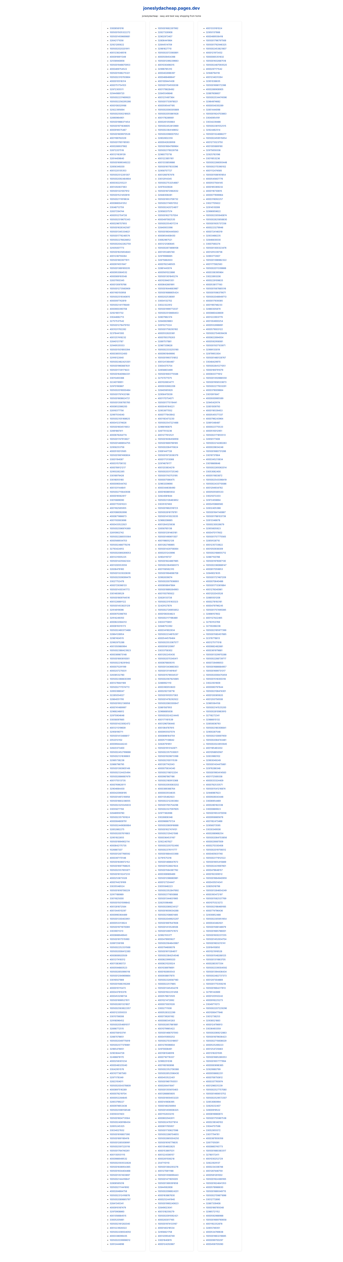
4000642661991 (166, 284)
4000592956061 (214, 341)
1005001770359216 (216, 983)
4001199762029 (118, 138)
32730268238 (213, 626)
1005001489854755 (120, 443)
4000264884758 (118, 1191)
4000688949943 (118, 935)
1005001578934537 (168, 675)
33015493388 (117, 378)
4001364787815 (166, 727)
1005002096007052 (168, 134)
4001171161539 (165, 719)
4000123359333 (118, 1012)
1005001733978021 (168, 101)
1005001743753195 (168, 475)
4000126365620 (214, 695)
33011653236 (213, 158)
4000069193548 (118, 276)
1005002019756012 (216, 849)
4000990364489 (118, 914)
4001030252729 (214, 1158)
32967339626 (165, 345)
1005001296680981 (168, 878)
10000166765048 (215, 1207)
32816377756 (117, 410)
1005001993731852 (168, 357)
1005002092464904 (120, 178)
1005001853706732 (168, 199)
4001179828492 (166, 89)
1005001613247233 (120, 874)
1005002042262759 (120, 243)
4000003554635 (166, 792)
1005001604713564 (120, 1118)
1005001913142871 (167, 748)
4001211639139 (118, 154)
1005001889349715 (216, 1191)
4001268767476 (166, 174)
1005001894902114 (120, 841)
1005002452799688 (120, 752)
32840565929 (165, 390)
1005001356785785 (120, 402)
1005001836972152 (120, 862)
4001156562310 (166, 569)
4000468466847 (166, 77)
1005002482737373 (216, 975)
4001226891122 (118, 601)
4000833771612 (214, 374)
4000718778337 (166, 1057)
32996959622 (213, 211)
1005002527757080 (216, 1089)
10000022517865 (167, 983)
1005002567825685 (168, 679)
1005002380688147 (216, 565)
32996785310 (165, 69)
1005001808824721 (120, 398)
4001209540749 (166, 1236)
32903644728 (117, 1053)
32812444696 (117, 1244)
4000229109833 (214, 280)
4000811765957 (166, 1126)
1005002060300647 (168, 703)
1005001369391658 (168, 1183)
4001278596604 (166, 1045)
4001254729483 (214, 1049)
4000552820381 (166, 333)
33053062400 (213, 471)
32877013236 (165, 430)
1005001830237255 (216, 935)
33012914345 (165, 178)
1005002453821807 (216, 48)
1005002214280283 (216, 443)
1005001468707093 (168, 1032)
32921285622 (117, 44)
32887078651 (117, 1036)
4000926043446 (214, 796)
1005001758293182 (168, 329)
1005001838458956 (168, 439)
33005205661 (117, 1219)
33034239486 (213, 121)
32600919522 (213, 1110)
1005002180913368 (168, 780)
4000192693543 (166, 971)
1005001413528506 (168, 927)
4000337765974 (214, 1081)
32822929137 (213, 1162)
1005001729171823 (119, 370)
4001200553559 (118, 565)
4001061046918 (166, 1053)
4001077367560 (118, 1073)
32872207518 (117, 150)
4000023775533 (214, 426)
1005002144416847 (120, 1179)
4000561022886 (166, 272)
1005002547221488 (168, 422)
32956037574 (165, 211)
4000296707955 (118, 223)
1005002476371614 (168, 1122)
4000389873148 (118, 654)
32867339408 (213, 1203)
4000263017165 (166, 1219)
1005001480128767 (216, 357)
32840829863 (165, 321)
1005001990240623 (168, 1203)
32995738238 (117, 760)
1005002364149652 (168, 130)
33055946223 (165, 886)
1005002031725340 (168, 471)
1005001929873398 (168, 756)
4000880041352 (118, 203)
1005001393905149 (120, 768)
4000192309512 (214, 874)
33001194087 (117, 459)
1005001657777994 (216, 1061)
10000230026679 (215, 524)
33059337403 (117, 1114)
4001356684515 (118, 1215)
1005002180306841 (216, 727)
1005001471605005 (168, 1179)
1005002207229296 (216, 1008)
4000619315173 (118, 626)
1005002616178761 (167, 512)
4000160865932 (166, 492)
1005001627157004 (168, 215)
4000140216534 (166, 1228)
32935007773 (117, 247)
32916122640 (117, 357)
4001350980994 (118, 646)
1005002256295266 (120, 101)
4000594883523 (118, 967)
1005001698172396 (216, 85)
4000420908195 (118, 792)
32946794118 (213, 73)
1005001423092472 (120, 723)
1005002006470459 (216, 675)
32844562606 (165, 1187)
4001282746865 (166, 544)
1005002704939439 (216, 333)
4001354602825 (166, 1146)
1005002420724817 (168, 207)
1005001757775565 (216, 536)
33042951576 (117, 1069)
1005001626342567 (120, 227)
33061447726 (165, 451)
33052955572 (213, 1130)
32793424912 (117, 548)
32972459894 (213, 500)
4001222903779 (214, 317)
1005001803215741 (215, 943)
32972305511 (117, 89)
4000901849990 (166, 353)
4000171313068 (166, 459)
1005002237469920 (120, 97)
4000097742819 (118, 300)
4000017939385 (214, 300)
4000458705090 (214, 1244)
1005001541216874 (215, 788)
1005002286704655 (168, 1134)
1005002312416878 (120, 1195)
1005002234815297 (168, 634)
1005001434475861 (216, 764)
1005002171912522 (216, 858)
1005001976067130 (216, 561)
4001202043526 (214, 593)
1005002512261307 (120, 174)
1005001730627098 (168, 1130)
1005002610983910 (216, 711)
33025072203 (213, 496)
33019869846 (213, 463)
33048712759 (117, 207)
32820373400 (117, 748)
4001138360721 (118, 963)
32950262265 (117, 471)
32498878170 (117, 1057)
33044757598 (213, 1126)
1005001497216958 (120, 796)
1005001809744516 (120, 597)
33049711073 (213, 1004)
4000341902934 (166, 630)
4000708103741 (118, 1032)
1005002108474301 (216, 691)
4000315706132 (118, 463)
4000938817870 (166, 975)
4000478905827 (166, 939)
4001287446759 (214, 1170)
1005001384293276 (168, 1166)
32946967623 (213, 792)
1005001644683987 (168, 288)
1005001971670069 (120, 927)
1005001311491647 (167, 670)
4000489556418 (214, 36)
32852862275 (117, 829)
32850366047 (117, 691)
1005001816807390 (120, 1134)
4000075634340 (166, 768)
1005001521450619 (120, 195)
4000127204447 (166, 882)
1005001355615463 (168, 1089)
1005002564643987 (168, 943)
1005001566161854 (216, 174)
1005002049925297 (168, 918)
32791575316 (165, 858)
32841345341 (117, 1203)
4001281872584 (118, 906)
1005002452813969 (168, 125)
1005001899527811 (119, 1000)
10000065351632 (215, 56)
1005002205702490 (168, 845)
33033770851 (165, 622)
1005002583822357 (120, 1008)
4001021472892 (166, 1000)
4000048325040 (118, 1065)
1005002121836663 (120, 756)
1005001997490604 (120, 455)
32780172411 (212, 1154)
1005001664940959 (216, 878)
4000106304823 (166, 613)
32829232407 (213, 1105)
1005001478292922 (168, 699)
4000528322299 (166, 1012)
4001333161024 (214, 28)
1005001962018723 (168, 508)
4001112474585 (214, 170)
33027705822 (213, 203)
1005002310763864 (120, 77)
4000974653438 (118, 1105)
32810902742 (117, 532)
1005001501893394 (120, 349)
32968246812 (117, 711)
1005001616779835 (168, 1142)
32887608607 (213, 93)
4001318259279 (166, 1211)
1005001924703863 (216, 113)
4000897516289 (118, 1089)
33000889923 (213, 809)
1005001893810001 (120, 658)
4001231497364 (166, 97)
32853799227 (117, 1101)
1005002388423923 (120, 650)
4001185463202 (214, 748)
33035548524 (117, 886)
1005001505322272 (120, 32)
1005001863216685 (216, 1236)
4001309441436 (166, 81)
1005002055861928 (168, 113)
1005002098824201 (168, 1191)
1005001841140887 (216, 512)
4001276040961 (214, 589)
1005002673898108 (168, 247)
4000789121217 (118, 467)
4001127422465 (214, 617)
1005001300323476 (216, 247)
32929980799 (213, 1069)
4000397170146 (118, 858)
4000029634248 (214, 447)
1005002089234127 (168, 906)
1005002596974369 (120, 528)
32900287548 (213, 731)
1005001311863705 (216, 959)
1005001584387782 (168, 870)
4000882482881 (214, 646)
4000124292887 (166, 1244)
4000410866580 (214, 504)
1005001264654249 (216, 890)
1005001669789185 (168, 443)
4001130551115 (117, 1154)
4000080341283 (166, 1020)
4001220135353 (118, 170)
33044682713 (117, 317)
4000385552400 (118, 353)
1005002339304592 (216, 967)
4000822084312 (118, 622)
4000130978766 (118, 284)
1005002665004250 (168, 1138)
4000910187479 (118, 1207)
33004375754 (165, 365)
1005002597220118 (120, 1146)
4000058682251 (214, 1073)
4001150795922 (166, 593)
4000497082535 (166, 219)
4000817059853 (214, 569)
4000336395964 (214, 272)
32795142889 (213, 992)
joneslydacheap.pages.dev (171, 8)
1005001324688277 (216, 134)
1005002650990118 (120, 971)
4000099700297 (214, 1240)
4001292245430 (166, 654)
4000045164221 (166, 406)
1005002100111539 (167, 760)
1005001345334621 (120, 231)
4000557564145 (214, 182)
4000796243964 (214, 418)
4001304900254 (214, 321)
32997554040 (117, 414)
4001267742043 (166, 764)
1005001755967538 (216, 1118)
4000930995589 (214, 398)
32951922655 (117, 837)
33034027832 (117, 1130)
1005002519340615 (120, 296)
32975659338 (213, 150)
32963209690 (165, 483)
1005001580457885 (216, 634)
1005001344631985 (168, 898)
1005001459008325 (168, 1110)
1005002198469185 (216, 906)
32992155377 (165, 935)
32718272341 (213, 715)
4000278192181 (214, 601)
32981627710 (165, 48)
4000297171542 (214, 69)
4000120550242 (214, 996)
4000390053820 (166, 687)
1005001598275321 (120, 73)
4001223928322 (118, 1228)
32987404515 (117, 638)
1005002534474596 (216, 97)
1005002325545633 (120, 805)
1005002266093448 (216, 162)
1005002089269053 (120, 552)
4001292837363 (118, 187)
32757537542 (117, 321)
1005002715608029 (216, 1040)
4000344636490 (166, 487)
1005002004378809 (120, 1085)
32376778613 (213, 638)
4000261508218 (166, 1158)
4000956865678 (214, 817)
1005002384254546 (168, 955)
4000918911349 (118, 56)
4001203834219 (166, 467)
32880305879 (213, 309)
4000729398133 (118, 585)
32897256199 (117, 943)
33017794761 (212, 1134)
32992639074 (165, 577)
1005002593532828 (120, 1162)
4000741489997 (118, 707)
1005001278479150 (120, 325)
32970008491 (165, 1049)
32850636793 (213, 723)
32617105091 (212, 1142)
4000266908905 (214, 89)
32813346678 (213, 520)
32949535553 (117, 345)
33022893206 (213, 276)
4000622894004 (214, 337)
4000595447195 (166, 105)
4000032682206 (166, 386)
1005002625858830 (216, 219)
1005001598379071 (216, 292)
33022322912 (165, 304)
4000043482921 (214, 923)
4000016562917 (118, 496)
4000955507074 (166, 731)
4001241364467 (166, 361)
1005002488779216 (120, 544)
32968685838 (165, 711)
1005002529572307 (216, 1097)
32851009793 (213, 406)
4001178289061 (166, 117)
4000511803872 (214, 475)
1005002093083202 (168, 784)
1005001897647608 (168, 923)
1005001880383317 (216, 1150)
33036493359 (213, 1028)
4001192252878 (214, 1223)
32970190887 (117, 386)
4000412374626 (118, 422)
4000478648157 (214, 870)
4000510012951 (214, 430)
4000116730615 (214, 191)
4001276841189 (118, 683)
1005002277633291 (216, 386)
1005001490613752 (216, 1093)
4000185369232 (214, 187)
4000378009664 (214, 390)
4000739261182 (166, 1016)
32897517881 (165, 341)
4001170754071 (166, 398)
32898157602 (213, 613)
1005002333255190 (168, 349)
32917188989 (117, 894)
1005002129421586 (168, 833)
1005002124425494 (120, 772)
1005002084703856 (216, 837)
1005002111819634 (119, 199)
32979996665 (165, 256)
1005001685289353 (216, 1057)
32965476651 (117, 1049)
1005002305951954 (216, 918)
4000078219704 (118, 1093)
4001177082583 (214, 264)
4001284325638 (166, 524)
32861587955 (165, 707)
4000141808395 (166, 1101)
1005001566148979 (216, 927)
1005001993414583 (216, 772)
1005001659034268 (168, 910)
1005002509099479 (120, 577)
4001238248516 (118, 52)
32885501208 (213, 597)
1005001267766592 (120, 853)
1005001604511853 (120, 426)
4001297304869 (214, 979)
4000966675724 (166, 821)
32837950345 (117, 280)
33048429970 (213, 361)
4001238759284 (118, 256)
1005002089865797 (120, 1199)
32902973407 (165, 36)
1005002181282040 (120, 1223)
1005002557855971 (120, 870)
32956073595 (213, 825)
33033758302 (165, 650)
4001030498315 (166, 64)
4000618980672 (214, 1114)
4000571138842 (166, 740)
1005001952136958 (120, 703)
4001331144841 (118, 487)
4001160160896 (166, 1065)
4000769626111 (118, 784)
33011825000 (117, 898)
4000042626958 (166, 142)
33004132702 (165, 300)
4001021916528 (214, 951)
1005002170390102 (216, 166)
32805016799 (213, 886)
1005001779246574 (120, 235)
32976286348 (213, 768)
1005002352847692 (168, 890)
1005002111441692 (119, 1187)
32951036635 (213, 81)
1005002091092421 (168, 1215)
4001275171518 (213, 642)
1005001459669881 (120, 36)
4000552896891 (214, 325)
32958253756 (117, 447)
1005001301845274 (168, 276)
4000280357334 (214, 963)
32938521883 (213, 1020)
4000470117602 (214, 532)
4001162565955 (118, 508)
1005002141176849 (119, 304)
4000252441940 (166, 1199)
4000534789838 (214, 1232)
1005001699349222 (120, 162)
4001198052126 (166, 540)
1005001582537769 (216, 898)
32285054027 (117, 695)
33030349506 (213, 829)
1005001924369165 (216, 1179)
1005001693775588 (168, 374)
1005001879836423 (216, 1036)
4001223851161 (166, 158)
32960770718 (165, 154)
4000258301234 (118, 1061)
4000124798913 (214, 1024)
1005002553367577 (168, 642)
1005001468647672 (168, 862)
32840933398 (165, 227)
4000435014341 (214, 882)
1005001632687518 (216, 60)
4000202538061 (166, 296)
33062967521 (165, 239)
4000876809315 (166, 662)
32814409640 (117, 158)
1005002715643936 (120, 492)
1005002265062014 (216, 467)
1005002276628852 (120, 239)
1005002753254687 (168, 182)
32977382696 (165, 813)
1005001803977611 (119, 260)
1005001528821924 (168, 866)
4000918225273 (214, 1000)
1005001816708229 (120, 890)
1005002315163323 (168, 601)
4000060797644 (214, 687)
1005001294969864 (120, 975)
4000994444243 (118, 744)
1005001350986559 (216, 378)
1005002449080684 (120, 825)
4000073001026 (166, 1004)
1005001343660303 (168, 666)
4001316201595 (214, 1053)
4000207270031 (118, 670)
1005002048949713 (216, 296)
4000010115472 (118, 988)
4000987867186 (166, 776)
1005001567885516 (216, 288)
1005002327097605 (168, 809)
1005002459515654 (216, 138)
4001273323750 (214, 142)
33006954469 (213, 800)
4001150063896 (118, 520)
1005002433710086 (216, 483)
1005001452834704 (216, 939)
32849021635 (213, 573)
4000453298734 (118, 996)
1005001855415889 (216, 862)
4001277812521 (166, 435)
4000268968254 (214, 833)
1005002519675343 (120, 219)
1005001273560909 (120, 288)
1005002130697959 (216, 735)
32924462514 (213, 130)
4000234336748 (214, 1166)
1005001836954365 (120, 1166)
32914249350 (117, 617)
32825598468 (165, 902)
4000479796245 (214, 605)
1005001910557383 (168, 695)
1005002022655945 (216, 744)
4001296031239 (214, 1085)
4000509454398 (166, 56)
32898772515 (117, 1028)
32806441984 (165, 40)
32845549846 (165, 93)
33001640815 (165, 1240)
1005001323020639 (120, 573)
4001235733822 (214, 544)
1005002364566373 (168, 565)
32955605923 (213, 528)
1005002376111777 (167, 849)
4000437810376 (118, 992)
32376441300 (117, 333)
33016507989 (117, 979)
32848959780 (117, 813)
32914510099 (213, 207)
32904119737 (165, 557)
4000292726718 (166, 691)
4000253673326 (118, 878)
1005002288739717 (216, 658)
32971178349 (116, 1077)
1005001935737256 (216, 223)
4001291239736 (214, 252)
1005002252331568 (120, 947)
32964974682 (213, 101)
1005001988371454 (120, 121)
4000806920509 (118, 955)
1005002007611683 (120, 833)
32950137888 (213, 32)
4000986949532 (118, 1158)
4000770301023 (118, 504)
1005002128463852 (168, 500)
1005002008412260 (120, 951)
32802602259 (165, 138)
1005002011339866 (216, 268)
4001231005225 (118, 557)
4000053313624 (118, 923)
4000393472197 (214, 894)
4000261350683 (166, 121)
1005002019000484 (120, 390)
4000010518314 (118, 81)
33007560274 (213, 243)
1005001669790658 (216, 1219)
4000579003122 (214, 329)
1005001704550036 (168, 85)
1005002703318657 (168, 1040)
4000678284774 (118, 435)
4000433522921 (118, 524)
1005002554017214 (168, 223)
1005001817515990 (119, 939)
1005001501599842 (120, 902)
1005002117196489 (168, 617)
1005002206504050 (120, 1232)
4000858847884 (166, 585)
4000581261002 (214, 1175)
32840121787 (116, 341)
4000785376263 (166, 337)
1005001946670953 (120, 64)
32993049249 (213, 760)
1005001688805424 (168, 292)
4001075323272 (214, 902)
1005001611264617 (167, 951)
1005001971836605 (120, 125)
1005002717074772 (120, 687)
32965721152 (213, 1211)
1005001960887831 (120, 365)
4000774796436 (214, 910)
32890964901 (117, 117)
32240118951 (116, 382)
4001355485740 (166, 252)
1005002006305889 (168, 109)
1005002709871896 (216, 1195)
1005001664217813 (216, 988)
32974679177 (165, 463)
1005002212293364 (168, 800)
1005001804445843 (168, 231)
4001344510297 (118, 910)
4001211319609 (118, 727)
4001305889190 (214, 146)
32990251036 (165, 1061)
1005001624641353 (216, 1183)
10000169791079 (214, 370)
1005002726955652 (168, 609)
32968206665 (165, 520)
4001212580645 (166, 243)
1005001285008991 (120, 1142)
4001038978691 (166, 967)
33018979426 (117, 475)
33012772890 (213, 1199)
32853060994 (213, 1101)
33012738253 (213, 1016)
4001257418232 (118, 337)
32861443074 (165, 268)
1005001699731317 (215, 670)
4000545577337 (214, 414)
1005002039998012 (120, 1240)
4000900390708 (118, 309)
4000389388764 (166, 788)
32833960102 (213, 756)
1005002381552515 (216, 125)
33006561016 (117, 28)
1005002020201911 (120, 48)
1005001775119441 (167, 402)
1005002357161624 (120, 817)
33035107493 (165, 504)
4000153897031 (166, 1150)
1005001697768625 (120, 866)
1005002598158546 (120, 1110)
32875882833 (165, 260)
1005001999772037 (168, 309)
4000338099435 (118, 1236)
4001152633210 (166, 1114)
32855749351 (213, 1228)
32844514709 (165, 44)
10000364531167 (166, 837)
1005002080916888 (168, 825)
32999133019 (213, 349)
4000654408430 (166, 235)
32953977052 (165, 410)
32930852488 (213, 914)
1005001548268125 (216, 955)
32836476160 (117, 569)
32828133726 (165, 597)
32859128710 (213, 540)
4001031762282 (118, 329)
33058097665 (117, 719)
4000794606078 (166, 947)
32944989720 (117, 93)
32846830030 (213, 239)
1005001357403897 (120, 1175)
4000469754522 (118, 69)
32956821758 (165, 1232)
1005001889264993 (168, 589)
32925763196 (213, 154)
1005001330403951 (120, 918)
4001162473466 (214, 821)
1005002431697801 (216, 866)
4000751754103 (118, 85)
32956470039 (165, 394)
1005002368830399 (120, 679)
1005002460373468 (120, 630)
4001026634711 (166, 382)
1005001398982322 (216, 260)
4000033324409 (214, 780)
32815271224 (165, 325)
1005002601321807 (120, 1004)
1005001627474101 (167, 829)
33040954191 (213, 117)
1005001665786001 (216, 931)
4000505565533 (214, 492)
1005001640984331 (120, 374)
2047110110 (163, 1162)
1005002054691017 (120, 1024)
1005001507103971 (215, 345)
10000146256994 (167, 1105)
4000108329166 (118, 105)
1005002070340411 (168, 658)
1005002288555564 (120, 536)
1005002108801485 (168, 914)
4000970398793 (118, 613)
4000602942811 (166, 1118)
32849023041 (165, 1207)
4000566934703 (118, 540)
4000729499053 (214, 662)
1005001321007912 (119, 191)
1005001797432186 (120, 394)
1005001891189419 (119, 1138)
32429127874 (165, 605)
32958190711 (116, 731)
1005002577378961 (120, 1045)
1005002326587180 (168, 979)
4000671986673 (118, 516)
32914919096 (117, 609)
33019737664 (213, 455)
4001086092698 (118, 512)
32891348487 (213, 422)
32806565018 (117, 1183)
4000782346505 (166, 264)
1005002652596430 (168, 1073)
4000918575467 (118, 130)
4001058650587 (214, 752)
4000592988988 (214, 1215)
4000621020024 (166, 963)
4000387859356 (214, 1138)
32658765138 (165, 528)
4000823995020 (166, 959)
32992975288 (117, 642)
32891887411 (116, 430)
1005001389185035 (120, 268)
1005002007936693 (168, 581)
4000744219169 (118, 882)
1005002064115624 (168, 447)
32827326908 (165, 32)
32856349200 (117, 166)
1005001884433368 (168, 853)
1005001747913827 (119, 439)
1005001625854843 (120, 252)
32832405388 (213, 508)
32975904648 (117, 715)
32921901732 (117, 313)
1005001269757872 (168, 931)
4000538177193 (214, 284)
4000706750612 (214, 1077)
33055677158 (117, 809)
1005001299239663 (168, 60)
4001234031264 (214, 77)
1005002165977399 (216, 630)
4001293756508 (214, 699)
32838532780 (117, 675)
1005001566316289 (120, 983)
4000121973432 (214, 52)
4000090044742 (118, 483)
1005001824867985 (168, 561)
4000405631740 (214, 853)
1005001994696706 (168, 573)
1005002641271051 (216, 365)
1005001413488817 (119, 735)
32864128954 (117, 634)
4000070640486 (214, 581)
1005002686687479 (120, 776)
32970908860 (117, 1211)
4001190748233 (214, 304)
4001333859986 (166, 162)
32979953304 (213, 353)
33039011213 (116, 931)
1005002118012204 (168, 772)
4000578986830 (214, 1187)
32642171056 (117, 40)
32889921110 (164, 683)
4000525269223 (214, 1045)
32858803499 (165, 370)
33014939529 (117, 593)
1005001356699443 (168, 1175)
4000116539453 (214, 410)
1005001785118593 (119, 142)
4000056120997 (166, 646)
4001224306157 (166, 1154)
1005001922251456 (168, 992)
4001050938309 (214, 548)
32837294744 (117, 211)
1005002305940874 (216, 215)
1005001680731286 (216, 451)
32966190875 (165, 426)
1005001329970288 (216, 654)
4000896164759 (166, 735)
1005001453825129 (120, 605)
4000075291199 (118, 666)
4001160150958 (118, 292)
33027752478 (117, 581)
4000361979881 (214, 650)
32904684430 (117, 788)
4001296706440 (166, 723)
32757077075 (165, 378)
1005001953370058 (216, 813)
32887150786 (213, 557)
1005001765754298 (168, 805)
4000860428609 (214, 313)
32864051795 (117, 699)
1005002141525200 (216, 707)
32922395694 (117, 109)
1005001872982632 (168, 191)
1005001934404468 (120, 1170)
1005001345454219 (168, 988)
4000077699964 (214, 195)
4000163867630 (166, 1195)
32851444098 (213, 109)
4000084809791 (118, 821)
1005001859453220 (168, 1097)
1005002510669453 (168, 313)
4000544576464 (166, 638)
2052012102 (116, 740)
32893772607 (213, 256)
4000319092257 (214, 199)
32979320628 (165, 187)
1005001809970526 (120, 134)
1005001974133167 (167, 1223)
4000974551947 (118, 264)
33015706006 (117, 1016)
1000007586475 (166, 479)
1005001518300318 (216, 679)
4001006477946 (214, 1012)
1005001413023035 (168, 516)
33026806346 (165, 817)
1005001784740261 (120, 1150)
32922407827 (165, 841)
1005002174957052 (168, 203)
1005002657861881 (168, 1024)
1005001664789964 (168, 146)
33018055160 (117, 479)
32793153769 (213, 622)
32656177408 (213, 439)
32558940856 (117, 60)
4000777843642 (166, 414)
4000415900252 (166, 1036)
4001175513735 (118, 780)
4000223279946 (214, 227)
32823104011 (116, 1081)
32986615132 (213, 719)
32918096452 (117, 1020)
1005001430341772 (120, 589)
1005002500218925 (120, 113)
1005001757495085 (216, 609)
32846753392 (165, 626)
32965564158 (213, 703)
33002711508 (165, 1008)
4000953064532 (118, 272)
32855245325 (117, 1126)
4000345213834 (214, 459)
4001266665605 (166, 1093)
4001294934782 (214, 487)
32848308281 (165, 195)
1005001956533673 (216, 382)
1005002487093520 (216, 64)
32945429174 (213, 402)
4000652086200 (118, 406)
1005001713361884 (216, 585)
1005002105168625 (120, 418)
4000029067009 (214, 841)
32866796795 (117, 764)
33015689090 (117, 500)
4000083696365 (214, 1065)
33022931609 (213, 683)
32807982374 (165, 317)
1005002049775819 (120, 1040)
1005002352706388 (168, 1069)
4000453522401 (166, 1077)
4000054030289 (214, 105)
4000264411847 (166, 1085)
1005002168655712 (216, 552)
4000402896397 (166, 73)
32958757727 (165, 170)
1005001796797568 (216, 40)
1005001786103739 (216, 516)
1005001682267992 (168, 28)
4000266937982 (118, 146)
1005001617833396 (168, 166)
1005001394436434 (216, 971)
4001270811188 (166, 1170)
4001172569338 (214, 776)
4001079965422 (166, 1028)
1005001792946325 (216, 44)
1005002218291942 (120, 662)
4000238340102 (214, 1122)
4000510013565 (118, 451)
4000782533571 (214, 784)
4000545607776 (214, 178)
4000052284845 (118, 1097)
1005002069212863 (216, 1032)
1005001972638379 (168, 455)
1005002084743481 (216, 740)
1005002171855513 (216, 435)
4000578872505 (166, 996)
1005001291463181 (167, 532)
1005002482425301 (120, 361)
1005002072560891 (168, 52)
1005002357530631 (168, 752)
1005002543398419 (216, 479)
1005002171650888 (168, 894)
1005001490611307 (168, 536)
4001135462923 (166, 796)
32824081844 (165, 496)
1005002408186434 (120, 1122)
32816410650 (213, 947)
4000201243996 (166, 552)
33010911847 (212, 394)
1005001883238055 (120, 800)
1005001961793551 (168, 1081)
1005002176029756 (168, 150)
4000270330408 (214, 845)
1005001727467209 (216, 577)
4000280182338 (214, 805)
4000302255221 (118, 182)
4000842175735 (118, 845)
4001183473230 (166, 418)
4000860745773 (214, 1146)
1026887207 (116, 849)
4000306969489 (166, 874)
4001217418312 (117, 959)
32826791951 (165, 744)
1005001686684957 (216, 666)
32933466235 (213, 235)
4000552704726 (118, 215)
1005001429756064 (168, 548)
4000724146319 (214, 231)
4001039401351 (166, 280)
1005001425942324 (120, 561)
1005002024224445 (168, 715)
